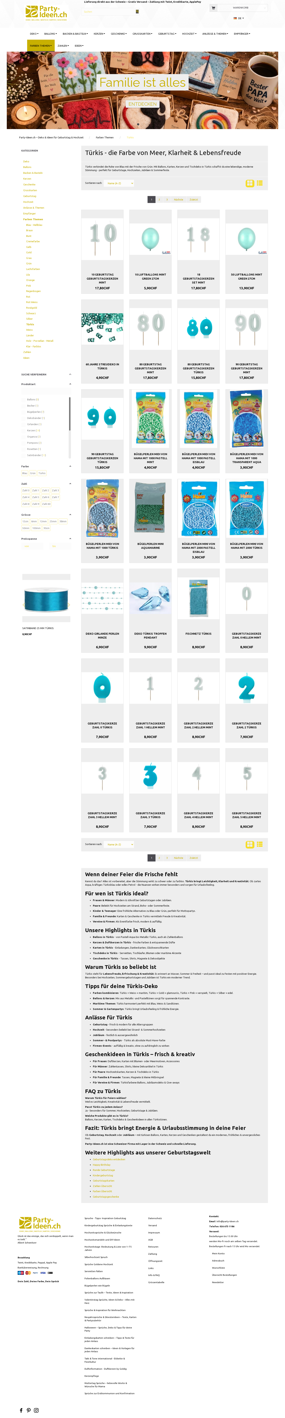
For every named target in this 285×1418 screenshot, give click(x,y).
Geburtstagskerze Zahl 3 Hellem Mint (102, 815)
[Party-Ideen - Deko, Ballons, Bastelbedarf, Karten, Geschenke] (46, 12)
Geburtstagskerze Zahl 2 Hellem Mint (198, 725)
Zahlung (152, 1254)
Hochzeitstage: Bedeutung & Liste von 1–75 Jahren (108, 1248)
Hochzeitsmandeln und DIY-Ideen (102, 1239)
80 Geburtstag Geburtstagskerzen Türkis (198, 368)
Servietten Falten (94, 1271)
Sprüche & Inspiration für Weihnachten (105, 1310)
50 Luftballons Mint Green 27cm (246, 276)
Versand (152, 1225)
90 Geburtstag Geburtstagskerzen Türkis (102, 458)
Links (151, 1268)
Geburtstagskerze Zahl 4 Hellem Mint (198, 815)
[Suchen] (137, 11)
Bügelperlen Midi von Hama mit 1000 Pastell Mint (150, 458)
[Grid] (250, 183)
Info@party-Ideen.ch (228, 1221)
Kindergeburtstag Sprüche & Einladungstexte (108, 1225)
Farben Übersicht (102, 1191)
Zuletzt (194, 199)
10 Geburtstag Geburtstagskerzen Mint (102, 278)
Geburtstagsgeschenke (106, 1196)
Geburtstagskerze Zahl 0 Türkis (102, 725)
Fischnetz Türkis (199, 633)
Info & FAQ (154, 1275)
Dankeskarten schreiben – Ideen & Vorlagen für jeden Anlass (109, 1350)
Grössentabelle (156, 1282)
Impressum (154, 1232)
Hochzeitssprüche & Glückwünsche (103, 1232)
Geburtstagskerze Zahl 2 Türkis (246, 725)
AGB (150, 1239)
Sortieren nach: (93, 183)
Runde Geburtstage (104, 1170)
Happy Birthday (101, 1164)
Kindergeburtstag (103, 1175)
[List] (259, 183)
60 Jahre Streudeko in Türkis (102, 366)
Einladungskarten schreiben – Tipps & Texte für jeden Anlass (109, 1339)
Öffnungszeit (155, 1261)
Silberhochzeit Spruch (96, 1257)
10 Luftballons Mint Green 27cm (150, 276)
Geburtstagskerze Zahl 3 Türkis (150, 815)
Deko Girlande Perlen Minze (102, 635)
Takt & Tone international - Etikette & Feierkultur (105, 1360)
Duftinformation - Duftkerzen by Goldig (106, 1368)
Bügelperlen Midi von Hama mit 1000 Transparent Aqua (246, 458)
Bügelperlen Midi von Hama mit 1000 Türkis (102, 545)
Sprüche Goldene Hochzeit (99, 1264)
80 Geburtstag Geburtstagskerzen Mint (150, 368)
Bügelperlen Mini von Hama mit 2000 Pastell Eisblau (198, 547)
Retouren (153, 1246)
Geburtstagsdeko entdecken (109, 1159)
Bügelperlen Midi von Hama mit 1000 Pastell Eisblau (198, 458)
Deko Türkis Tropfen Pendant (150, 635)
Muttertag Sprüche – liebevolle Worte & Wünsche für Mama (106, 1385)
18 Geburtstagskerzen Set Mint (198, 278)
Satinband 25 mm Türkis (38, 628)
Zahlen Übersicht (102, 1186)
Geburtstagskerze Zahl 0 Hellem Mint (246, 635)
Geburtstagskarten (103, 1180)
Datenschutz (155, 1218)
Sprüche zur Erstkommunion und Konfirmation (110, 1393)
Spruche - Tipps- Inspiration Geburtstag (105, 1218)
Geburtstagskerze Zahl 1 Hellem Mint (150, 725)
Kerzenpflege (92, 1376)
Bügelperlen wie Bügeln (97, 1285)
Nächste (178, 199)
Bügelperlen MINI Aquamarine (150, 545)
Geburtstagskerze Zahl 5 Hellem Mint (246, 815)
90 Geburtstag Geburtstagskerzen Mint (246, 368)
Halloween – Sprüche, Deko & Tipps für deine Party (108, 1329)
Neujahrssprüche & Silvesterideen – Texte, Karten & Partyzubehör (110, 1319)
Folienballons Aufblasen (97, 1278)
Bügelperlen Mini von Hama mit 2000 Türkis (246, 545)
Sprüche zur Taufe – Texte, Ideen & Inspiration (109, 1292)
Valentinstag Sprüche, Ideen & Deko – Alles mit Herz (110, 1301)
